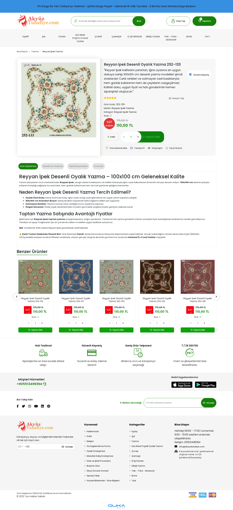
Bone (134, 475)
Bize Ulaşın (182, 424)
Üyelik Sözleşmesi (96, 451)
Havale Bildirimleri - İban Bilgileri (103, 480)
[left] (16, 296)
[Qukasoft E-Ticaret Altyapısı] (116, 506)
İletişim (90, 441)
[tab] (28, 166)
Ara (139, 21)
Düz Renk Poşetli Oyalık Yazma (147, 446)
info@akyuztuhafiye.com (192, 446)
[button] (178, 21)
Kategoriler (137, 424)
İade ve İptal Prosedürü (99, 460)
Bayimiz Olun (93, 465)
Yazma (135, 441)
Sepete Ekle (152, 137)
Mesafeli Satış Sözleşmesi (100, 455)
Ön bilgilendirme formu (98, 446)
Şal (133, 436)
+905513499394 (30, 384)
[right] (216, 296)
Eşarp (135, 431)
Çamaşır (136, 455)
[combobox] (20, 446)
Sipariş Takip (93, 475)
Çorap (135, 451)
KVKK (89, 436)
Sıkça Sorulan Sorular (98, 470)
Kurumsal (90, 424)
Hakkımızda (93, 431)
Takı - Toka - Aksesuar (143, 470)
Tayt (134, 480)
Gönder (210, 402)
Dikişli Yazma (138, 465)
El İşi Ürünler (138, 460)
